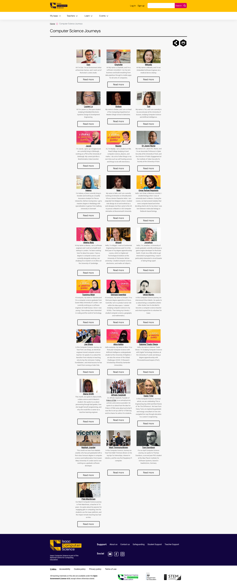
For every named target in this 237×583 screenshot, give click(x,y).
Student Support (155, 544)
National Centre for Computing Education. (61, 559)
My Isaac (54, 15)
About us (113, 544)
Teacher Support (172, 544)
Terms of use (110, 569)
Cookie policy (80, 569)
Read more (88, 79)
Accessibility (64, 569)
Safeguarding (139, 544)
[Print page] (183, 43)
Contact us (125, 544)
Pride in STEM (111, 400)
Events (102, 15)
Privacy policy (95, 569)
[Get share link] (176, 43)
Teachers (71, 15)
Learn (87, 15)
